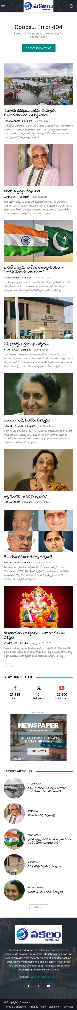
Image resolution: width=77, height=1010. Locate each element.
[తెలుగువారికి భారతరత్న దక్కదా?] (38, 531)
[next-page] (12, 664)
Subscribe (62, 686)
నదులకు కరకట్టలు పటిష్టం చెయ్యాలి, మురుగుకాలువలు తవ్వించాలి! (30, 112)
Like (15, 686)
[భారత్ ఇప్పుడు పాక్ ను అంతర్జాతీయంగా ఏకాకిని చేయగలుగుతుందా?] (38, 241)
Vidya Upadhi (12, 277)
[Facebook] (28, 986)
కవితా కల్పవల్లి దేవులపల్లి (22, 191)
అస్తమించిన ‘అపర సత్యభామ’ (25, 496)
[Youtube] (48, 986)
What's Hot (10, 643)
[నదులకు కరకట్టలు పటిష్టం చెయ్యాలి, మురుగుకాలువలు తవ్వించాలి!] (38, 84)
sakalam (27, 120)
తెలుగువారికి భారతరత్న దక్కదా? (28, 556)
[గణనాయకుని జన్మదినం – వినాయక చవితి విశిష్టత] (38, 607)
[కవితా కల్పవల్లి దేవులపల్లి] (38, 165)
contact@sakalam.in (45, 977)
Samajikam (10, 197)
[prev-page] (6, 664)
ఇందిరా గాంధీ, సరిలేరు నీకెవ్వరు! (27, 420)
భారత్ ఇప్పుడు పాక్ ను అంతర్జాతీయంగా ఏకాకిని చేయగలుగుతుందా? (33, 269)
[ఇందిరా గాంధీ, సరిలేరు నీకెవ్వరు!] (38, 394)
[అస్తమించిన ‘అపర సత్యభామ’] (38, 470)
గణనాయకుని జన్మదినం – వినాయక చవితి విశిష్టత (34, 635)
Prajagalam (12, 121)
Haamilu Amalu (13, 426)
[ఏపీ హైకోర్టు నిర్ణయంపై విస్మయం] (38, 318)
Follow (38, 686)
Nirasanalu (11, 349)
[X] (38, 986)
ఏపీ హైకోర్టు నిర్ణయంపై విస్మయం (26, 344)
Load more (37, 907)
